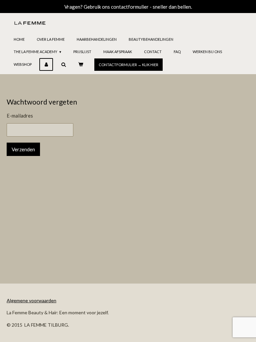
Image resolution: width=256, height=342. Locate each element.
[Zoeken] (63, 64)
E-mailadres (20, 116)
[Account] (46, 64)
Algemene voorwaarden (31, 300)
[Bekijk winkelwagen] (80, 64)
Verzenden (23, 149)
